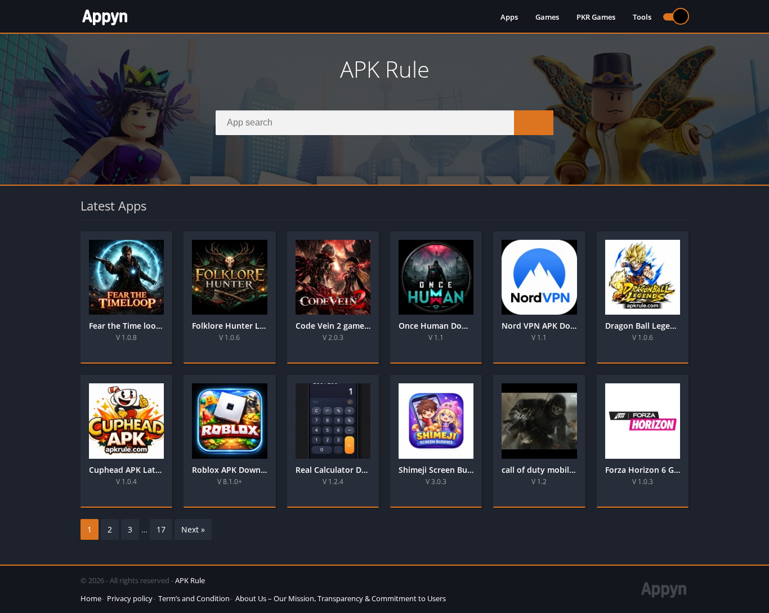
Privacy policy (130, 598)
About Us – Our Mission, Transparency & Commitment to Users (340, 598)
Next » (193, 529)
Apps (509, 17)
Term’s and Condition (194, 598)
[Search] (533, 122)
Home (91, 598)
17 (161, 529)
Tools (642, 17)
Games (547, 17)
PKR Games (595, 17)
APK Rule (190, 580)
